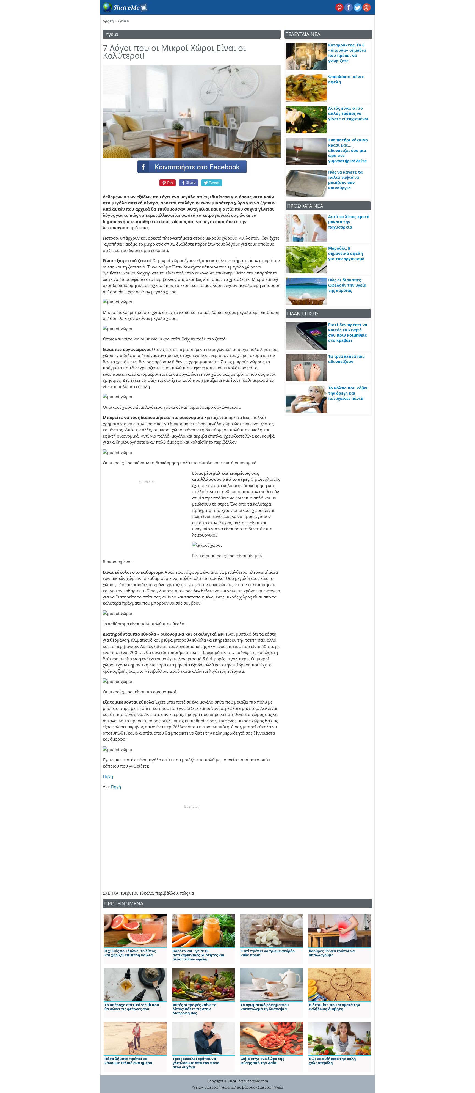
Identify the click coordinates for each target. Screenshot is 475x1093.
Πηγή (108, 776)
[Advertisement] (147, 518)
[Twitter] (212, 182)
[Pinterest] (167, 182)
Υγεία (122, 20)
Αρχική (108, 20)
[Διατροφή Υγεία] (124, 11)
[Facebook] (192, 166)
